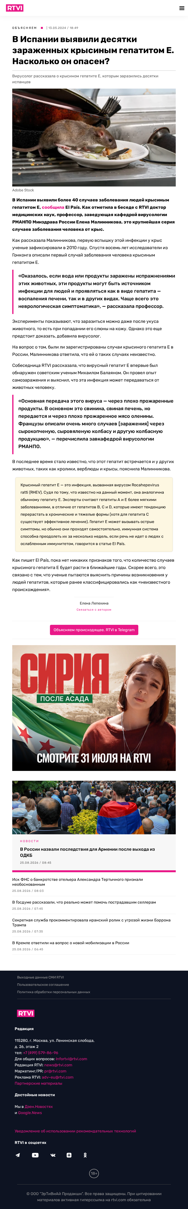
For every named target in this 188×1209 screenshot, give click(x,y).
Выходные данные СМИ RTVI (40, 977)
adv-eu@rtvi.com (57, 1077)
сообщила (53, 207)
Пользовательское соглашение (43, 985)
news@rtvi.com (58, 1065)
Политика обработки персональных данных (53, 992)
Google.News (30, 1112)
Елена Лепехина (94, 603)
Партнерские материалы (38, 1083)
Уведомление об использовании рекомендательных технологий (75, 1131)
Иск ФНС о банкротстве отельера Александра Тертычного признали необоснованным (77, 882)
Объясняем (24, 28)
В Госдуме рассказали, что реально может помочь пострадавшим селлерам (84, 902)
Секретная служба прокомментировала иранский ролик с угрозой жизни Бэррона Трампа (91, 922)
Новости (29, 841)
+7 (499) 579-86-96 (40, 1052)
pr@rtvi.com (55, 1071)
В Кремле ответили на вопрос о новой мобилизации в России (70, 943)
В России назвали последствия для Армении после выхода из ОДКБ (87, 852)
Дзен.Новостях (39, 1106)
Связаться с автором (94, 609)
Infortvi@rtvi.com (71, 1059)
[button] (182, 8)
